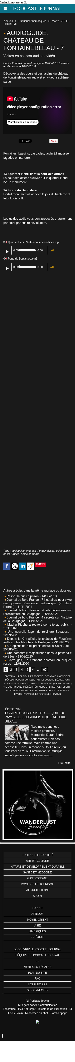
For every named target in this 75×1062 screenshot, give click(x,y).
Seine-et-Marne (30, 553)
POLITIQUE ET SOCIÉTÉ (30, 676)
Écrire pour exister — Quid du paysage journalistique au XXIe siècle (35, 717)
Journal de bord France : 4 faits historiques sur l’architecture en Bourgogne (37, 612)
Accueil (8, 21)
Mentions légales (37, 966)
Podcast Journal (37, 8)
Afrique (37, 913)
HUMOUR (56, 694)
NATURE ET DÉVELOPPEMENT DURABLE (38, 866)
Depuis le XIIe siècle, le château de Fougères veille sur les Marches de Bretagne (37, 640)
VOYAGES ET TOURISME (37, 694)
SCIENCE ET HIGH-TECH (16, 683)
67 (44, 669)
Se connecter (37, 990)
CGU (37, 961)
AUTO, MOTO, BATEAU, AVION (21, 690)
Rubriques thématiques (32, 21)
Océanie (37, 937)
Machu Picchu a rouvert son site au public (37, 624)
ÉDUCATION (62, 680)
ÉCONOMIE (50, 676)
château (31, 550)
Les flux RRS (37, 984)
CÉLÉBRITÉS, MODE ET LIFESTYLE (42, 687)
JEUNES (43, 690)
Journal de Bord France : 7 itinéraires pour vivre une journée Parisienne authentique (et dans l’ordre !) (37, 603)
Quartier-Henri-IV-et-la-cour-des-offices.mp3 (34, 242)
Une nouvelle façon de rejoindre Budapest (37, 631)
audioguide (18, 550)
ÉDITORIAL (10, 676)
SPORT (66, 687)
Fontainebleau (46, 550)
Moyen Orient (37, 919)
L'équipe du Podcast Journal (37, 955)
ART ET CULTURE (45, 680)
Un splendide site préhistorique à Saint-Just (37, 646)
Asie (37, 925)
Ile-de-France (11, 553)
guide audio (63, 550)
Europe (37, 908)
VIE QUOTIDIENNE (13, 687)
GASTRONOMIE (62, 683)
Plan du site (37, 972)
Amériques (37, 931)
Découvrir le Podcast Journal (37, 949)
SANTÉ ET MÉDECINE (41, 683)
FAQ (37, 978)
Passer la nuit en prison (22, 596)
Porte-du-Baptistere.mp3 (22, 258)
